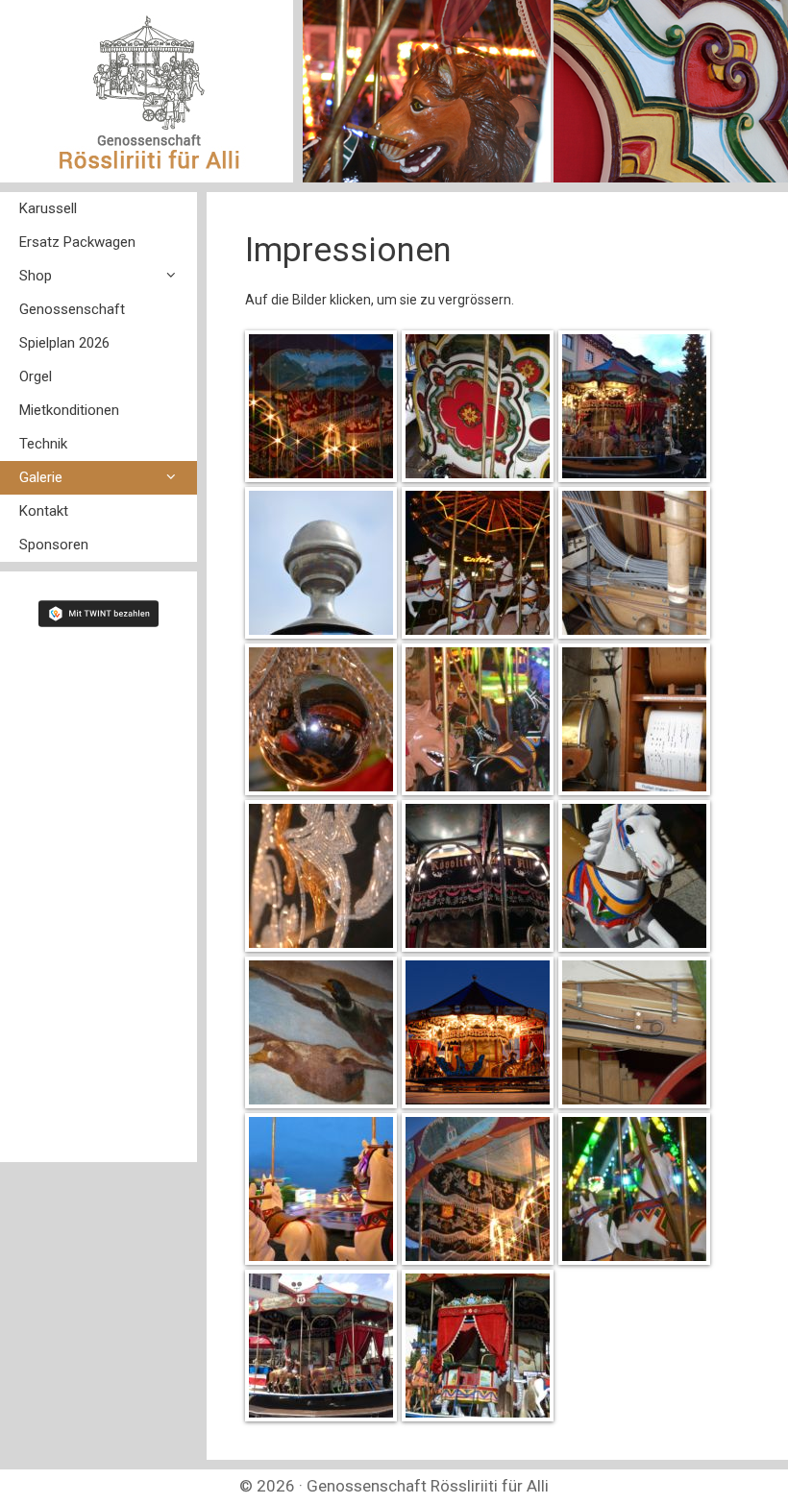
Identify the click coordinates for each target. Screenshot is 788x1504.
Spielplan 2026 (64, 343)
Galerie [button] (40, 477)
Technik (43, 443)
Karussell (48, 208)
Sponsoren (53, 544)
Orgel (35, 376)
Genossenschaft (72, 309)
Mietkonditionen (69, 410)
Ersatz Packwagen (77, 242)
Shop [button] (35, 275)
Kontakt (43, 511)
